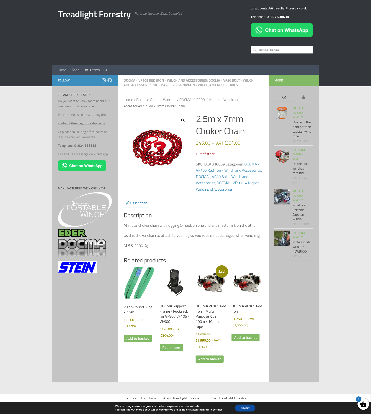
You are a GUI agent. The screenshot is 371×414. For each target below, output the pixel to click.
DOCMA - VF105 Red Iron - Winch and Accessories (165, 80)
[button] (183, 120)
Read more (171, 347)
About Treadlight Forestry (181, 398)
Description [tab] (138, 203)
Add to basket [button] (137, 338)
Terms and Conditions (140, 398)
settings (218, 409)
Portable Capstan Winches (156, 100)
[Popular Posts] (303, 97)
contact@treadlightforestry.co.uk (283, 8)
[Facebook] (109, 80)
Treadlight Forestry (94, 14)
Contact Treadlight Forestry (226, 398)
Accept (245, 408)
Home (62, 70)
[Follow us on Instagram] (103, 80)
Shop (75, 70)
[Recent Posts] (284, 97)
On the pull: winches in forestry (300, 168)
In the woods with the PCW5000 (302, 246)
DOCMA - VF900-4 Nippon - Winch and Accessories (196, 85)
